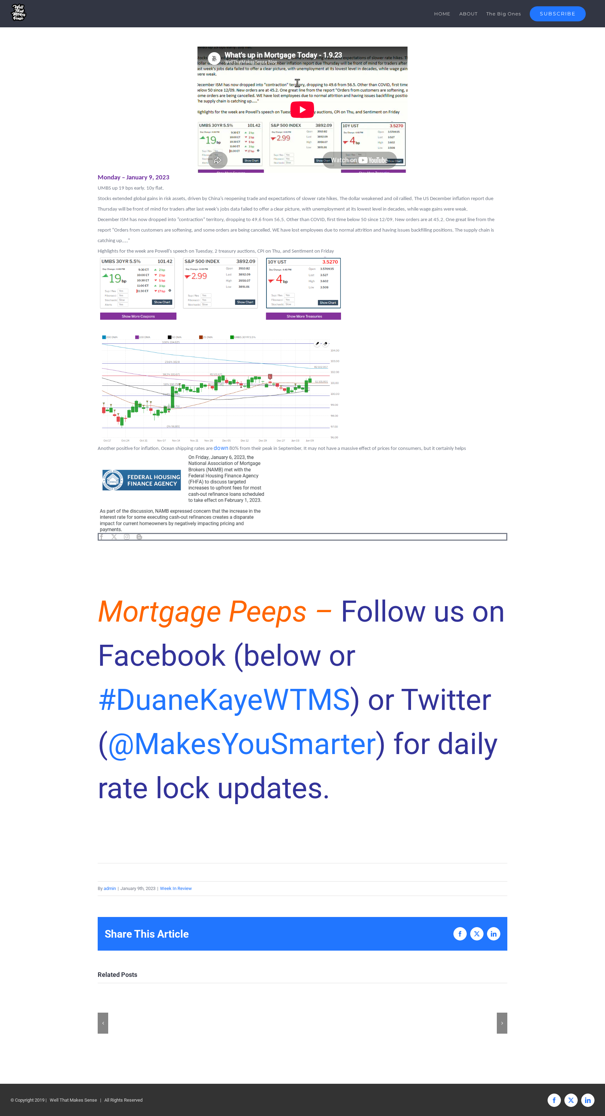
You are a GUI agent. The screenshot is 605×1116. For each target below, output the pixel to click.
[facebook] (101, 537)
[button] (103, 1023)
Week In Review (176, 888)
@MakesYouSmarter (242, 744)
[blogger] (139, 537)
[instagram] (127, 537)
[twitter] (114, 537)
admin (110, 888)
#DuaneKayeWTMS (224, 700)
